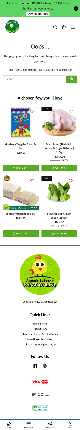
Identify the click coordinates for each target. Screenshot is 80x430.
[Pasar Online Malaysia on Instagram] (44, 368)
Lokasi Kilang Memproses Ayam (40, 344)
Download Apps (38, 13)
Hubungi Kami (40, 329)
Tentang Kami (40, 323)
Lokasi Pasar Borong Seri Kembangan (40, 334)
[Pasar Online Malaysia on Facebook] (35, 368)
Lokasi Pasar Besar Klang (40, 339)
